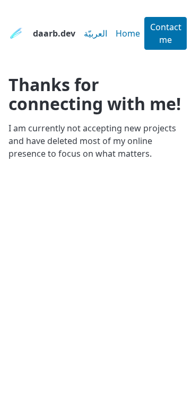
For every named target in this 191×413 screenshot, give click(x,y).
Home (128, 33)
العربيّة (95, 33)
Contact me (165, 33)
